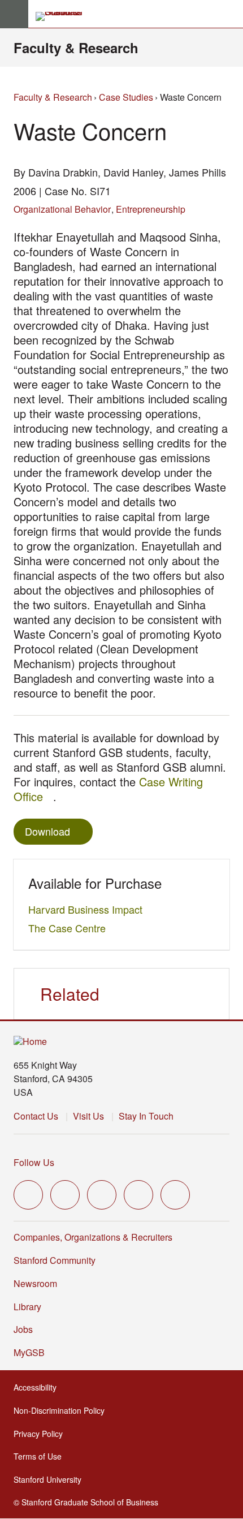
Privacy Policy (42, 1433)
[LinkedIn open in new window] (175, 1195)
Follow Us (34, 1162)
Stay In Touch (146, 1115)
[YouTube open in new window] (138, 1195)
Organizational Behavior (62, 209)
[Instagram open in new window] (101, 1195)
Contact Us (36, 1115)
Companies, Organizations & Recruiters (93, 1236)
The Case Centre (70, 927)
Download (47, 831)
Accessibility (38, 1387)
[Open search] (230, 14)
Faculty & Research (76, 47)
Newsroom (35, 1283)
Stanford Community (55, 1260)
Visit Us (88, 1115)
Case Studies (126, 97)
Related (69, 994)
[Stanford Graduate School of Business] (64, 16)
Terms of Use (41, 1456)
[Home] (30, 1042)
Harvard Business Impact (88, 909)
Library (27, 1306)
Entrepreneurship (150, 209)
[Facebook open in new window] (65, 1195)
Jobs (23, 1329)
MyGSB (32, 1352)
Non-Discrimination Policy (62, 1410)
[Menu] (14, 14)
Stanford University (51, 1479)
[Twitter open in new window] (28, 1195)
